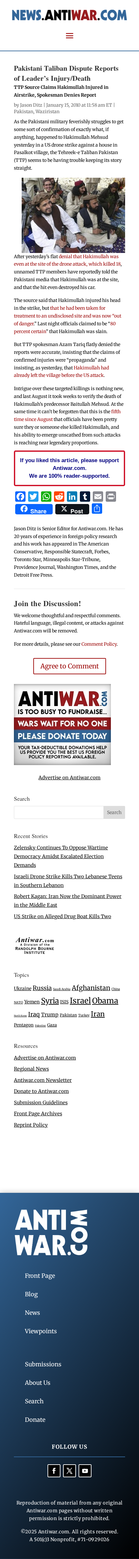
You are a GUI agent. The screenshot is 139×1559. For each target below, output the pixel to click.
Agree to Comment (69, 666)
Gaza (52, 1024)
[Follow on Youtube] (85, 1470)
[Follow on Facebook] (54, 1470)
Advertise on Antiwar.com (69, 777)
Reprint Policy (31, 1125)
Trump (50, 1015)
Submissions (43, 1364)
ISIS (64, 1002)
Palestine (40, 1025)
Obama (105, 1000)
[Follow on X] (69, 1470)
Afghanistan (91, 988)
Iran (98, 1014)
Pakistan (23, 111)
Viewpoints (41, 1331)
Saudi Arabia (61, 989)
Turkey (84, 1015)
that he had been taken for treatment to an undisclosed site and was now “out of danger (67, 316)
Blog (31, 1294)
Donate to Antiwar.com (41, 1091)
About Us (37, 1382)
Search (34, 1401)
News (32, 1312)
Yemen (32, 1002)
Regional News (31, 1069)
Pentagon (24, 1025)
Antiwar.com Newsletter (43, 1080)
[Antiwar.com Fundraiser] (62, 763)
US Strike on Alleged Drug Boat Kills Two (62, 916)
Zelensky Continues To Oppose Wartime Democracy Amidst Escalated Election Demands (61, 856)
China (116, 989)
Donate (35, 1419)
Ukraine (22, 988)
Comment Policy (99, 644)
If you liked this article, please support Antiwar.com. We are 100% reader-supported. (69, 468)
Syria (50, 1000)
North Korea (20, 1015)
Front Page (40, 1275)
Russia (42, 988)
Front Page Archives (38, 1113)
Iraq (34, 1014)
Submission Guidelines (41, 1102)
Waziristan (47, 111)
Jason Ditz (31, 105)
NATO (18, 1002)
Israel (80, 1001)
